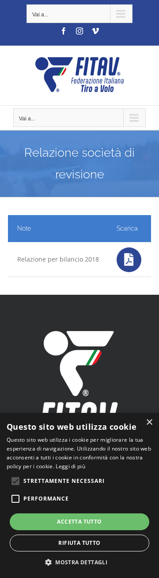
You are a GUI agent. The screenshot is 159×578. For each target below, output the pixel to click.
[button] (79, 562)
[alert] (79, 495)
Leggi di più (70, 466)
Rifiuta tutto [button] (79, 543)
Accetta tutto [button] (79, 521)
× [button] (149, 422)
